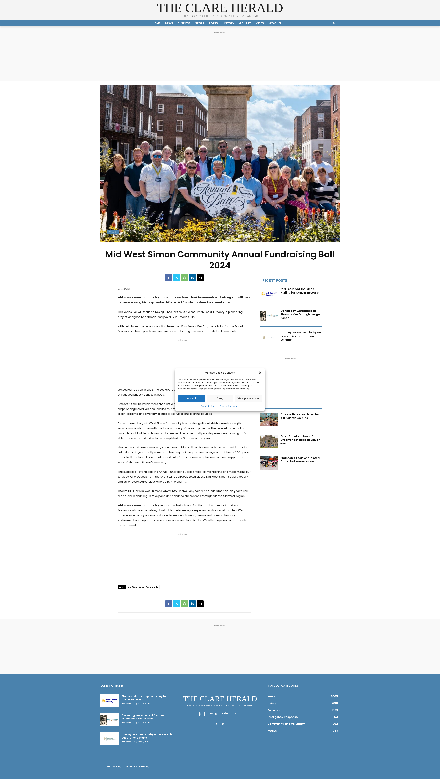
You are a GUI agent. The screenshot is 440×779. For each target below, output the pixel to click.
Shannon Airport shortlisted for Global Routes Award (300, 460)
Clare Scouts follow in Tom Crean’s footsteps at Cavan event (300, 439)
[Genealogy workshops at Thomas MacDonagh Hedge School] (269, 315)
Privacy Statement (229, 406)
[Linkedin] (192, 277)
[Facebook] (168, 277)
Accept (191, 398)
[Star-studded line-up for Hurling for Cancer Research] (269, 294)
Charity (113, 232)
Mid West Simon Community (143, 587)
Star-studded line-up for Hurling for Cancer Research (300, 291)
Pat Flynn (126, 703)
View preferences (248, 398)
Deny (220, 398)
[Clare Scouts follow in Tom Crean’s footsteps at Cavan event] (269, 441)
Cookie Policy (207, 406)
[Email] (200, 277)
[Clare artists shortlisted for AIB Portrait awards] (269, 419)
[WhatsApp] (184, 277)
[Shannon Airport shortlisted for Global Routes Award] (269, 463)
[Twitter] (176, 277)
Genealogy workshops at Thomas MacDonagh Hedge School (300, 314)
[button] (260, 372)
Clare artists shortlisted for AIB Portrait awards (299, 416)
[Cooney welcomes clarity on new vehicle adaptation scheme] (269, 337)
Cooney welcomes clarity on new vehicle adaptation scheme (300, 336)
